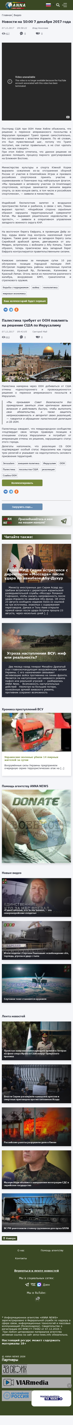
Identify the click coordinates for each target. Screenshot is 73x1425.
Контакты (21, 1258)
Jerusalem (8, 463)
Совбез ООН (10, 475)
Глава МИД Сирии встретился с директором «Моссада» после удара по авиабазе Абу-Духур (36, 574)
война (35, 287)
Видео (17, 15)
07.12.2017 (14, 28)
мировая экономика (14, 293)
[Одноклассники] (16, 310)
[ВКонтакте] (6, 310)
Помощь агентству (52, 1250)
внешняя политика (28, 463)
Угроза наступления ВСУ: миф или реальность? (35, 655)
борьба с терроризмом (16, 287)
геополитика (50, 287)
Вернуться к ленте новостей (36, 1270)
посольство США (28, 469)
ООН (62, 463)
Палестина (9, 469)
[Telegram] (11, 310)
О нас (20, 1250)
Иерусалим (49, 463)
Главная (7, 15)
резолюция (48, 469)
